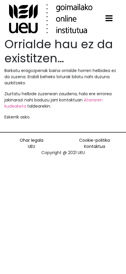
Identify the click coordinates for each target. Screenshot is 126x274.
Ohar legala (31, 140)
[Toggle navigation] (109, 18)
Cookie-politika (94, 140)
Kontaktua (94, 146)
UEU (31, 146)
